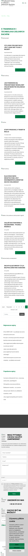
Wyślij (14, 493)
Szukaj (22, 314)
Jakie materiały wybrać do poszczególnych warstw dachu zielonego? (11, 351)
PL (23, 3)
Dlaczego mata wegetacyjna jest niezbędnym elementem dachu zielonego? (13, 179)
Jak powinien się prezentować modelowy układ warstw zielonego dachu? (14, 86)
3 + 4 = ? (3, 477)
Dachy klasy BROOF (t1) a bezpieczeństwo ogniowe (14, 267)
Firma (5, 549)
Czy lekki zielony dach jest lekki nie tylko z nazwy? (13, 47)
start (3, 307)
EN (25, 3)
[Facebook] (2, 537)
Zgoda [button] (16, 544)
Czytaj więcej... (20, 70)
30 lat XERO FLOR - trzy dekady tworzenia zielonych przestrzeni (14, 333)
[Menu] (19, 3)
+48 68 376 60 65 (15, 504)
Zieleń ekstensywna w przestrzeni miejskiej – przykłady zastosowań (12, 359)
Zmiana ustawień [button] (16, 550)
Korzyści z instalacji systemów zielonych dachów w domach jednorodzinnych (13, 339)
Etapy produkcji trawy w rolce (14, 131)
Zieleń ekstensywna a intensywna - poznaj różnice (13, 225)
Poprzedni (9, 307)
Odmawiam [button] (17, 547)
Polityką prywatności (15, 483)
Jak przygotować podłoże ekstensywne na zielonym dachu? (13, 345)
